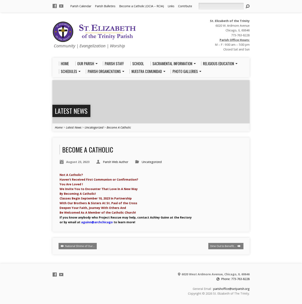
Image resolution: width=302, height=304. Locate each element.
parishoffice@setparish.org (231, 289)
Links (171, 6)
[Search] (248, 6)
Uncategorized (94, 127)
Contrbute (185, 6)
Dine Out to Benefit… (223, 246)
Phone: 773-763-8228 (235, 279)
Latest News (71, 111)
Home (59, 127)
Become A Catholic (119, 127)
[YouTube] (61, 6)
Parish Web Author (115, 162)
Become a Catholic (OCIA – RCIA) (141, 6)
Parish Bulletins (105, 6)
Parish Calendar (80, 6)
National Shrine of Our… (80, 246)
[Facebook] (55, 6)
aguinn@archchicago (97, 222)
